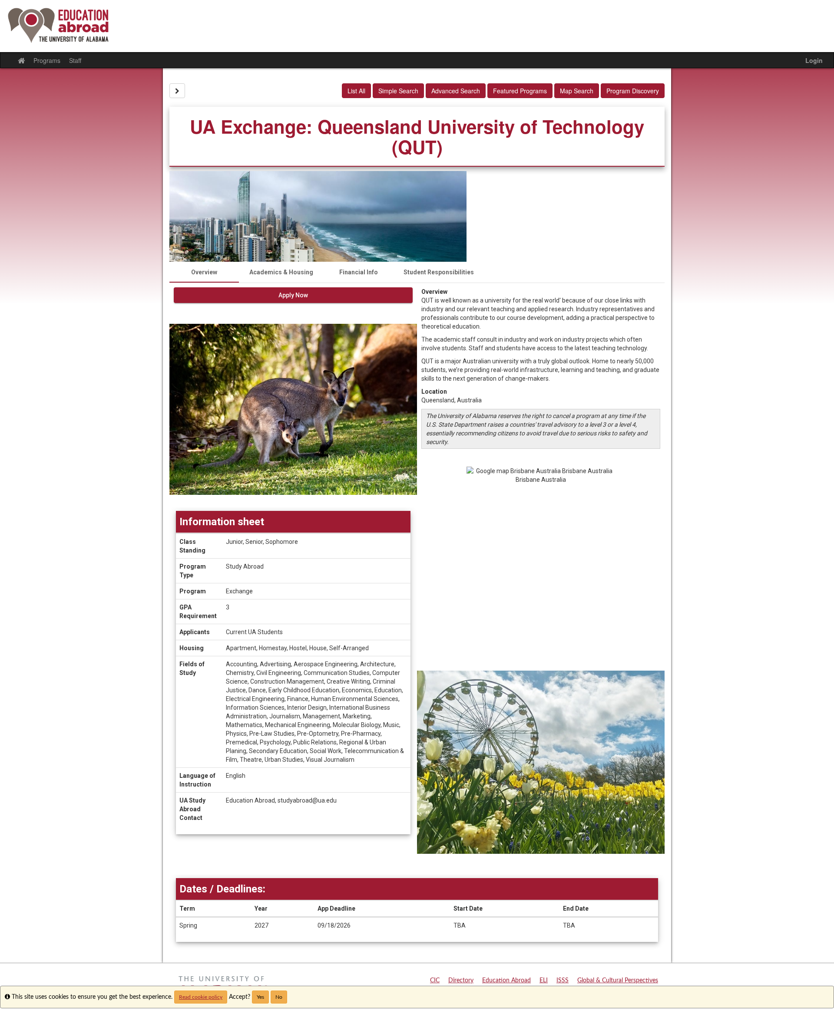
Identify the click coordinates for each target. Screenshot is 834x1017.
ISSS (562, 981)
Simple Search (398, 90)
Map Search (576, 90)
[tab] (204, 272)
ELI (543, 981)
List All (356, 90)
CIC (435, 981)
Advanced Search (455, 90)
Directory (460, 981)
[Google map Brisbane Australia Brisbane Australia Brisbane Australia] (541, 569)
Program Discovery (632, 90)
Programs (46, 60)
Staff (75, 60)
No (278, 997)
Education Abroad (506, 981)
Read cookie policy (200, 997)
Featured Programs (520, 90)
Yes (260, 997)
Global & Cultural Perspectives (617, 981)
